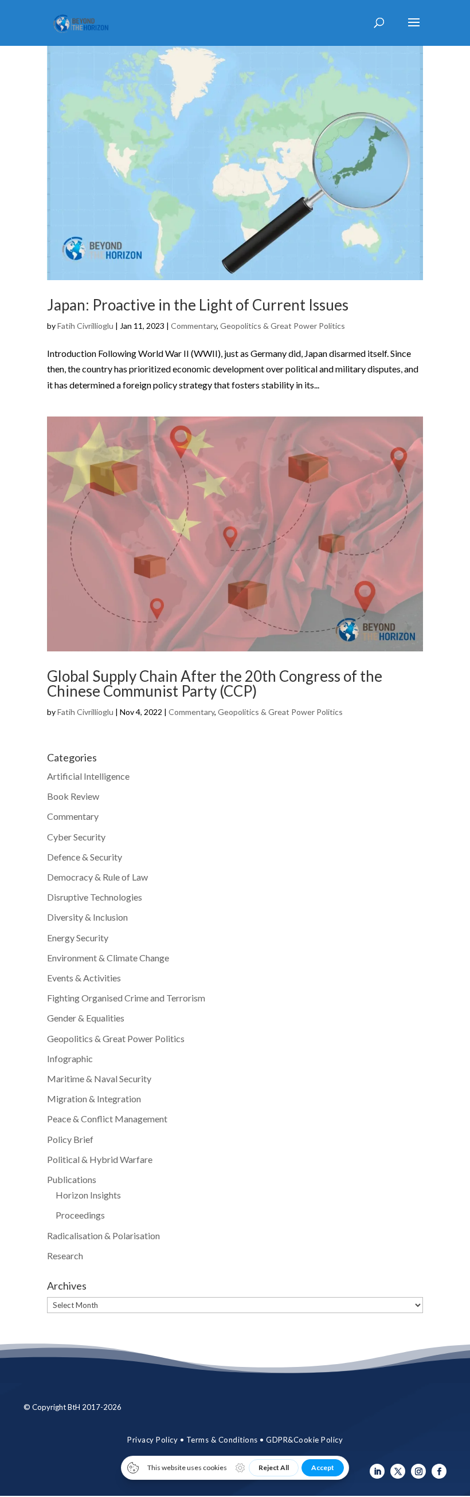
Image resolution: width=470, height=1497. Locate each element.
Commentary (194, 326)
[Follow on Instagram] (418, 1471)
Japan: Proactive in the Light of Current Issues (197, 305)
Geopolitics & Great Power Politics (282, 326)
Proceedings (80, 1214)
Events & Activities (84, 977)
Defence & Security (84, 856)
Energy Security (77, 937)
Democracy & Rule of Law (97, 876)
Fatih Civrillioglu (85, 326)
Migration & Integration (94, 1098)
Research (65, 1255)
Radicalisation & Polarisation (103, 1235)
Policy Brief (70, 1139)
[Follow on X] (397, 1471)
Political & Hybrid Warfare (99, 1159)
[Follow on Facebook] (439, 1471)
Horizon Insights (88, 1194)
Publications (71, 1179)
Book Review (73, 796)
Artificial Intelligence (88, 776)
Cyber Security (76, 836)
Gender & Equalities (85, 1017)
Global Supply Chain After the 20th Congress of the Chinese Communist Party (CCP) (214, 683)
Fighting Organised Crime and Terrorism (126, 997)
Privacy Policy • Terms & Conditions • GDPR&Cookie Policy (235, 1439)
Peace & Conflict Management (107, 1118)
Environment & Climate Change (108, 957)
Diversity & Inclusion (87, 916)
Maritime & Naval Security (99, 1078)
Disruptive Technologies (94, 896)
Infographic (70, 1058)
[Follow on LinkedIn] (377, 1471)
